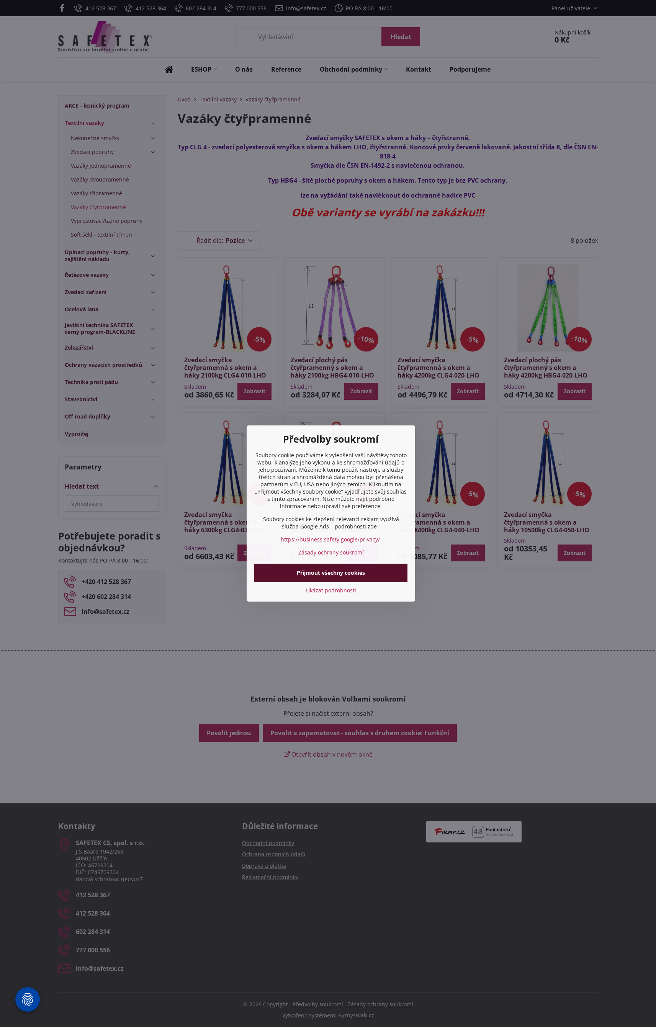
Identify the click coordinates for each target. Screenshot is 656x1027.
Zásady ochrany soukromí (331, 552)
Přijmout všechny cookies (331, 572)
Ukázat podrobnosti (331, 590)
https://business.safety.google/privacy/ (330, 539)
